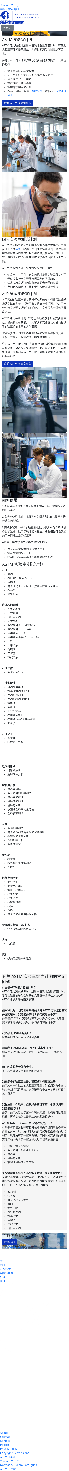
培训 (2, 1281)
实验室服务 (6, 1273)
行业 (2, 1277)
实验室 (19, 249)
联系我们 (5, 22)
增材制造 (36, 91)
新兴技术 (5, 1269)
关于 (2, 1261)
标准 (2, 1265)
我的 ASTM (17, 22)
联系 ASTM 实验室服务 (17, 103)
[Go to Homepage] (34, 16)
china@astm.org (12, 1247)
